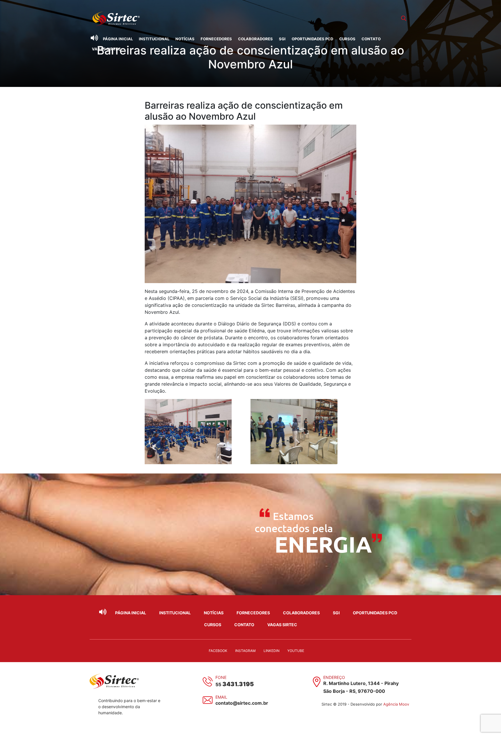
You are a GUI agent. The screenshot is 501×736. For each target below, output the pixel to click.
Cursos (347, 39)
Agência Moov (396, 704)
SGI (282, 39)
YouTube (295, 650)
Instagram (245, 650)
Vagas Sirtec (106, 49)
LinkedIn (271, 650)
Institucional (154, 39)
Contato (371, 39)
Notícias (185, 39)
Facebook (218, 650)
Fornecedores (216, 39)
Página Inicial (118, 39)
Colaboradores (255, 39)
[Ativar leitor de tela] (94, 38)
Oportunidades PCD (312, 39)
